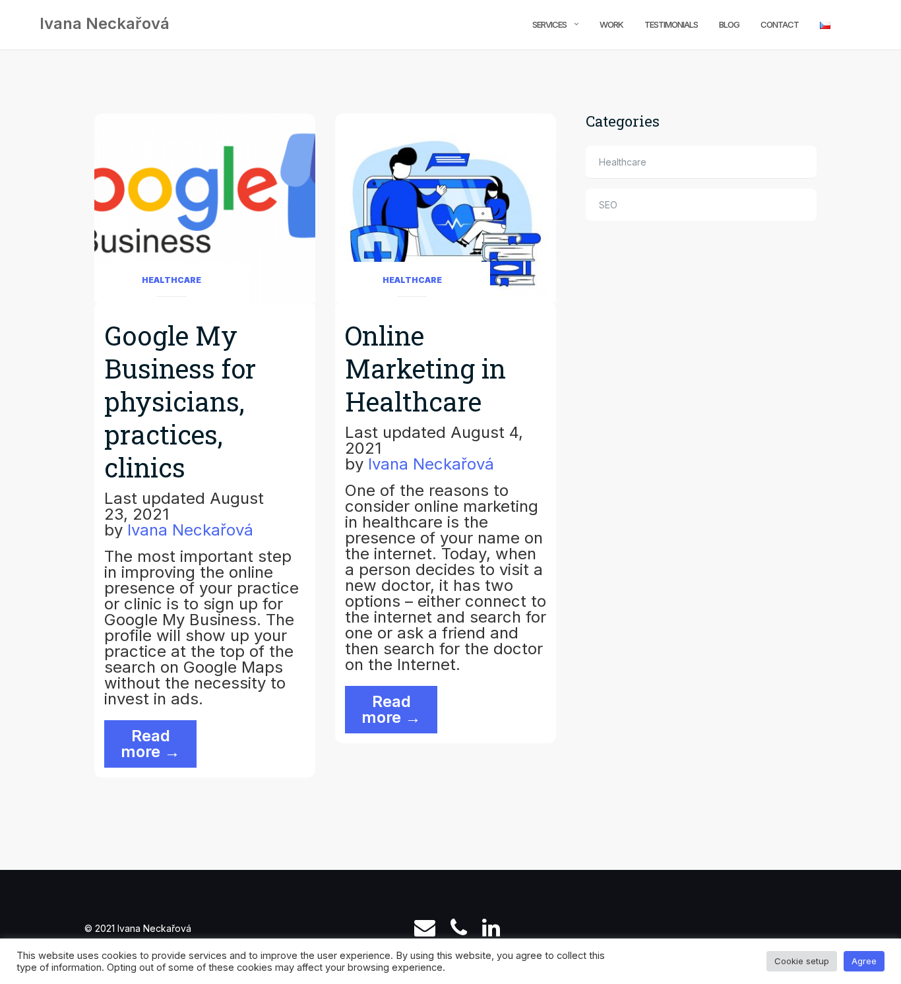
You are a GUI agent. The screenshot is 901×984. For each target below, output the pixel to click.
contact (780, 24)
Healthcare (171, 280)
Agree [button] (864, 961)
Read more (159, 747)
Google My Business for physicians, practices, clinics (180, 401)
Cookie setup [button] (801, 961)
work (611, 24)
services (549, 24)
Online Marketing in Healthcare (425, 368)
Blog (729, 24)
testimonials (671, 24)
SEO (608, 204)
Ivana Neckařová (190, 529)
